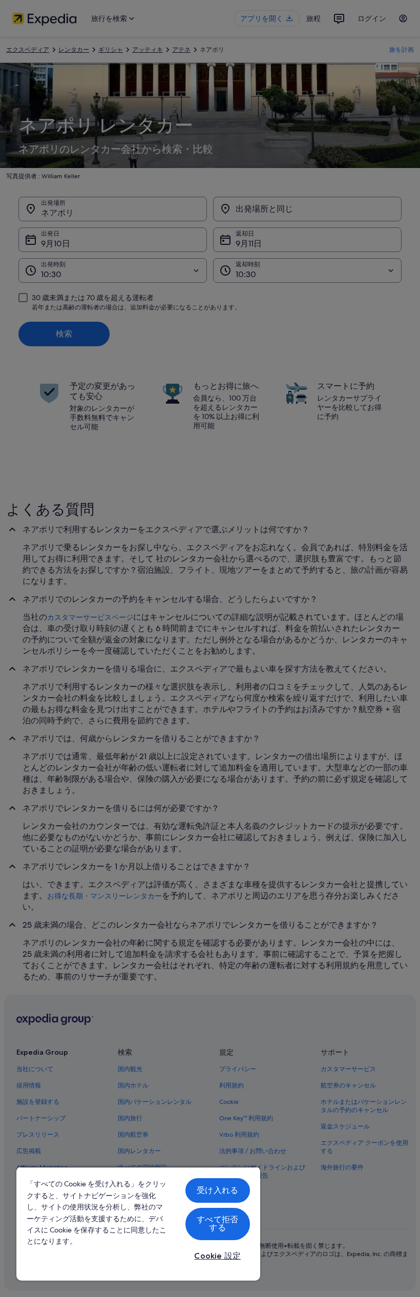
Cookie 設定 (217, 1256)
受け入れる (217, 1190)
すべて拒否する (217, 1223)
